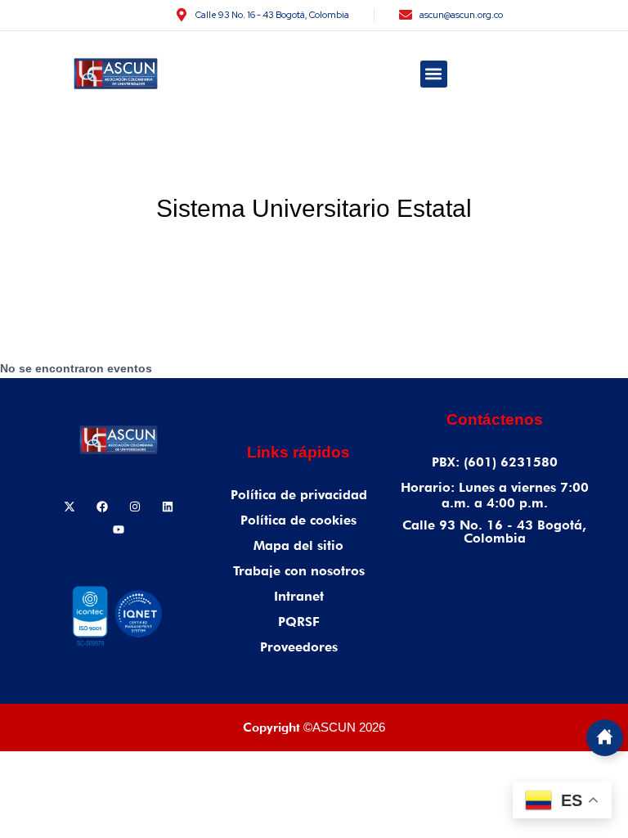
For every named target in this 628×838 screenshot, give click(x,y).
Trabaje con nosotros (299, 571)
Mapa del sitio (298, 545)
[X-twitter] (69, 506)
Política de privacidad (299, 494)
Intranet (299, 596)
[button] (433, 74)
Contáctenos (494, 419)
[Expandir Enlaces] (604, 737)
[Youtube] (118, 529)
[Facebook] (102, 506)
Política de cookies (298, 520)
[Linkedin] (167, 506)
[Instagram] (134, 506)
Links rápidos (298, 452)
